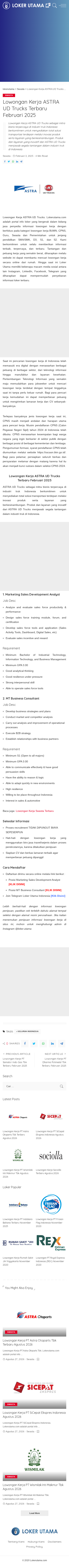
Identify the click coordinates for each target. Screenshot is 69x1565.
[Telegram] (21, 161)
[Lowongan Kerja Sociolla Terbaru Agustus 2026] (51, 1155)
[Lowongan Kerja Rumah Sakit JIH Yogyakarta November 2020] (18, 1243)
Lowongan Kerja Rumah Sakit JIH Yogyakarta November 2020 (18, 1261)
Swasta (9, 95)
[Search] (54, 5)
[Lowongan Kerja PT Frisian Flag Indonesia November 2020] (51, 1204)
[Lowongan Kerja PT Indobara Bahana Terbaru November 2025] (18, 1204)
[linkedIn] (17, 161)
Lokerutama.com (38, 1560)
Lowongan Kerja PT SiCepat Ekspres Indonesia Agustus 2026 (50, 1135)
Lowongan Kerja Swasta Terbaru (35, 810)
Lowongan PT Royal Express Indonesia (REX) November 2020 (50, 1261)
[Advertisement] (34, 47)
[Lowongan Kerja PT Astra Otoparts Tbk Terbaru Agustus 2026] (18, 1116)
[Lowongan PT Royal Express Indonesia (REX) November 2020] (51, 1243)
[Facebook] (5, 161)
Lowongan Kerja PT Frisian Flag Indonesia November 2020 (49, 1222)
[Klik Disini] (58, 895)
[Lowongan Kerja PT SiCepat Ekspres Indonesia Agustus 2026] (51, 1116)
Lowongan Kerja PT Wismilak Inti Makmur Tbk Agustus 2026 (18, 1173)
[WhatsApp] (13, 161)
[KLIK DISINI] (17, 884)
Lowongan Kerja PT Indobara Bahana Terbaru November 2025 (17, 1222)
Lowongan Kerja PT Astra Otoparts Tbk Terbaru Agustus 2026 (16, 1135)
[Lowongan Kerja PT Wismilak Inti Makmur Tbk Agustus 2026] (18, 1155)
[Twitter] (9, 161)
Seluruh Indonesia (28, 1031)
